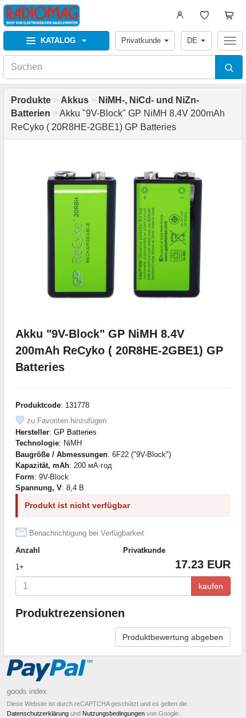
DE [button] (192, 40)
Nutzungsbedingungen (113, 713)
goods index (27, 691)
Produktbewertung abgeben (172, 637)
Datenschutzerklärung (38, 713)
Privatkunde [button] (141, 40)
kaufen (211, 586)
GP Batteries (75, 432)
